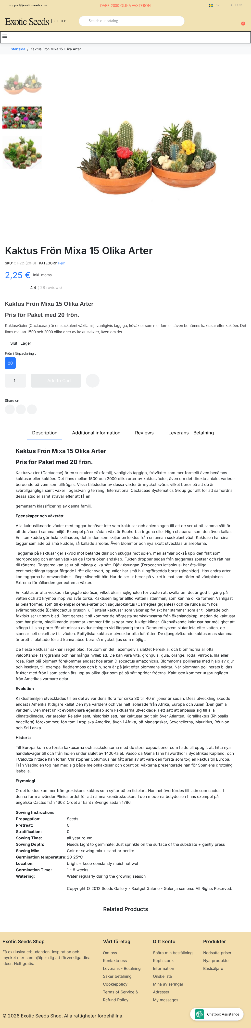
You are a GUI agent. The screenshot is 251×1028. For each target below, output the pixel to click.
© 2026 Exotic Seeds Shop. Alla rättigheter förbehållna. (63, 1016)
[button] (241, 21)
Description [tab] (44, 433)
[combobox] (131, 21)
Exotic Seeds (27, 20)
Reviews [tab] (144, 433)
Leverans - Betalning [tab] (191, 433)
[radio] (10, 363)
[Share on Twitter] (21, 409)
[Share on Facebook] (10, 409)
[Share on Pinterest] (32, 409)
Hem (61, 263)
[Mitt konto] (224, 21)
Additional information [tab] (96, 433)
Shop (60, 21)
